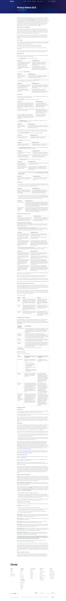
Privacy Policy (46, 279)
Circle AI (31, 570)
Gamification (22, 577)
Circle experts (51, 578)
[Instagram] (17, 593)
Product (25, 1)
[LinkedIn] (13, 593)
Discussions (22, 570)
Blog (40, 570)
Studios (21, 587)
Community (51, 570)
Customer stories (42, 571)
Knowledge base (52, 571)
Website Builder (22, 580)
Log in (49, 1)
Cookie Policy (44, 287)
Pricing (41, 1)
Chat (21, 574)
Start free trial (53, 1)
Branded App (22, 586)
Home (11, 570)
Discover (38, 1)
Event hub (41, 574)
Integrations (31, 575)
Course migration (52, 577)
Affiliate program (13, 574)
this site (32, 293)
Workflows (31, 574)
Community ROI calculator (42, 578)
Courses (21, 571)
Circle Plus (29, 1)
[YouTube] (15, 593)
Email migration (52, 575)
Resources (33, 1)
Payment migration (52, 574)
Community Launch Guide (42, 576)
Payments (21, 583)
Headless (31, 577)
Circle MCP (31, 578)
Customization (22, 575)
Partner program (13, 575)
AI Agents (31, 571)
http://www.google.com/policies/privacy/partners (24, 451)
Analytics (21, 584)
